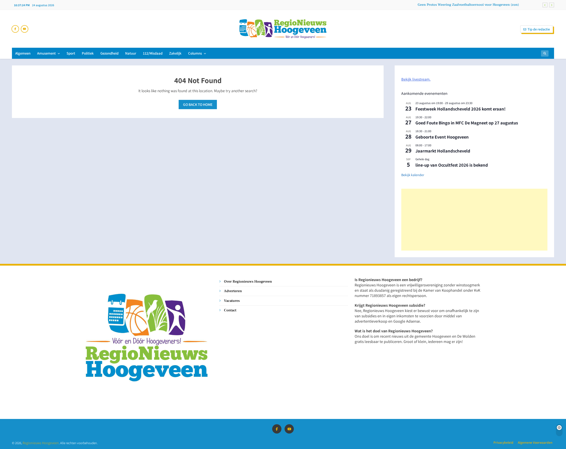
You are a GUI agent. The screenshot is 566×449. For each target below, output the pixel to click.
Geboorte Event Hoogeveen (442, 137)
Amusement (46, 53)
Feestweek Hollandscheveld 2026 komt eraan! (460, 109)
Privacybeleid (503, 442)
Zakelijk (175, 53)
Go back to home (197, 104)
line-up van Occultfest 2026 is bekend (451, 165)
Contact (230, 310)
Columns (195, 53)
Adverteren (233, 291)
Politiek (88, 53)
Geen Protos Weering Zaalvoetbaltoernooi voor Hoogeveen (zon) (468, 4)
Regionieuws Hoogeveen (41, 442)
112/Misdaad (153, 53)
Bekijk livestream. (415, 79)
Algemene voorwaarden (535, 442)
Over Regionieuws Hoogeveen (248, 281)
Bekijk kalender (412, 175)
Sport (71, 53)
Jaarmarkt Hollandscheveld (442, 151)
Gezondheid (109, 53)
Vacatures (232, 300)
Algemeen (23, 53)
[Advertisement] (474, 220)
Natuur (130, 53)
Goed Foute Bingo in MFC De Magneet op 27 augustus (466, 123)
